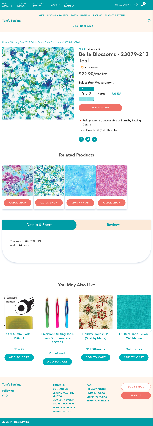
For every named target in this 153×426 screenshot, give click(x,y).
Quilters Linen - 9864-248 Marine (134, 336)
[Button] (148, 20)
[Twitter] (87, 139)
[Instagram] (7, 396)
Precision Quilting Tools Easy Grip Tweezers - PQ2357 (57, 338)
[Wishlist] (136, 5)
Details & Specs (39, 225)
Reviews (113, 225)
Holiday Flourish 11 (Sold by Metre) (95, 336)
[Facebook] (81, 139)
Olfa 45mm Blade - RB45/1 (19, 336)
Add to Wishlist (91, 67)
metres (101, 94)
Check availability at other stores (100, 130)
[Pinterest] (94, 139)
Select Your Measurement (96, 83)
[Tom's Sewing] (11, 20)
